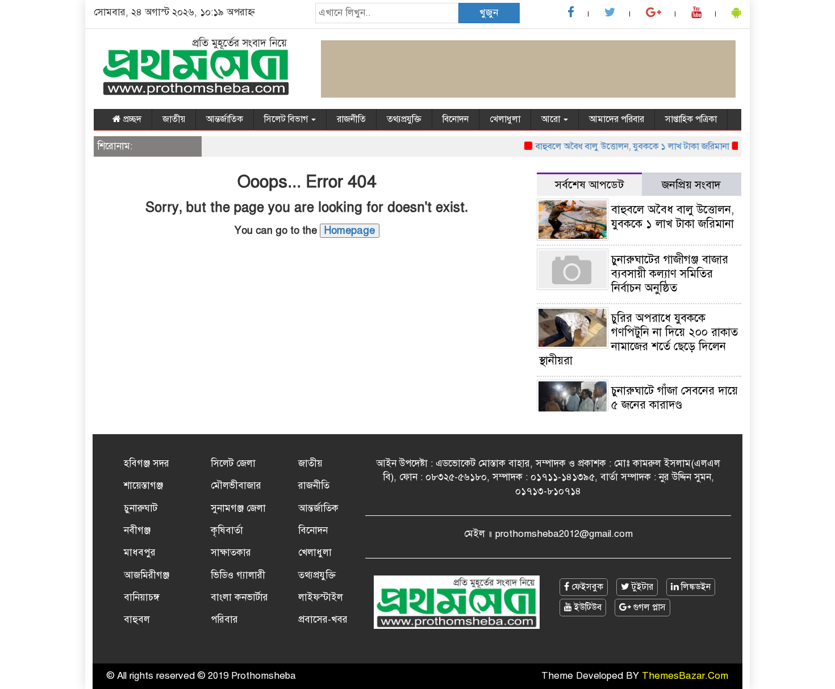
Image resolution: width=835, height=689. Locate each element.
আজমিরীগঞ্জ (146, 575)
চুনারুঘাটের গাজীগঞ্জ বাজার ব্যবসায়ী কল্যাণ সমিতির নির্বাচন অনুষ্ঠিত (669, 274)
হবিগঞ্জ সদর (146, 463)
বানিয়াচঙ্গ (142, 597)
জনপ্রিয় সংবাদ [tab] (691, 185)
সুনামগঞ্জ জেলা (238, 508)
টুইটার (641, 587)
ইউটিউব (587, 607)
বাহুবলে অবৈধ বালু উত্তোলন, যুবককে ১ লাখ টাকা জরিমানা (624, 146)
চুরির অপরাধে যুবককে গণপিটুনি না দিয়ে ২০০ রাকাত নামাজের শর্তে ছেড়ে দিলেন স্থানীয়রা (638, 339)
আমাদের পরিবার (616, 119)
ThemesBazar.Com (685, 676)
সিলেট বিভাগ (287, 119)
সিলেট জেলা (233, 463)
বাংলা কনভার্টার (239, 597)
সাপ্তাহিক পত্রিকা (691, 119)
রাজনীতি (351, 119)
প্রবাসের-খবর (323, 619)
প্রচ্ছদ (131, 119)
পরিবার (224, 619)
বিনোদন (455, 119)
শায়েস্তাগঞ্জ (143, 485)
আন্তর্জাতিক (224, 119)
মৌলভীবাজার (236, 485)
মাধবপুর (140, 552)
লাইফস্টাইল (320, 597)
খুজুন (488, 13)
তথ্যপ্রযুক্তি (404, 119)
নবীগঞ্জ (137, 530)
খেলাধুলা (505, 119)
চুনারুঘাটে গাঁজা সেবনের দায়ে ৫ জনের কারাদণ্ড (674, 398)
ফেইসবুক (586, 587)
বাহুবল (137, 619)
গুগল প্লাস (648, 607)
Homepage (349, 230)
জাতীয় (173, 119)
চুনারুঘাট (140, 508)
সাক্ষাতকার (231, 552)
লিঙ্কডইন (695, 587)
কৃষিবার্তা (227, 530)
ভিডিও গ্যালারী (238, 575)
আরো (551, 119)
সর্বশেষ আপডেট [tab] (589, 185)
